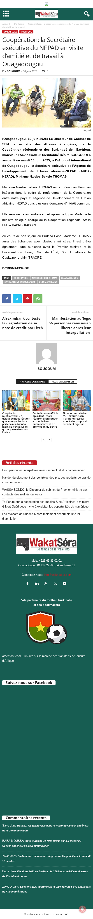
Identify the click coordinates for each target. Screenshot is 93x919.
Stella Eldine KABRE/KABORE (20, 282)
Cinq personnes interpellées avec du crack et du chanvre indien (43, 470)
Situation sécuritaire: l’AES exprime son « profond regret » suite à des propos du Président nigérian (75, 418)
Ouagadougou (69, 278)
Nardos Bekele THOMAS (44, 278)
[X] (17, 298)
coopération (21, 278)
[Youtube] (65, 584)
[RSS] (47, 584)
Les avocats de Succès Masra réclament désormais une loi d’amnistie (41, 516)
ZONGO (7, 886)
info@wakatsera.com (58, 574)
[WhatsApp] (37, 298)
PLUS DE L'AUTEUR (63, 381)
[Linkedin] (37, 584)
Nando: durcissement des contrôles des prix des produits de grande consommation (46, 480)
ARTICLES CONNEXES (32, 381)
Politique (19, 23)
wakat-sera (10, 31)
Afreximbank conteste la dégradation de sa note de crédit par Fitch (22, 323)
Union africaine (48, 282)
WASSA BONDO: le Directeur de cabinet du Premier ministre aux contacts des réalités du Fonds (45, 492)
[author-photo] (46, 353)
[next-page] (49, 439)
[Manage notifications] (82, 909)
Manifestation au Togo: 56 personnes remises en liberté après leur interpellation (70, 325)
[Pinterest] (27, 298)
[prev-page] (44, 439)
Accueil (6, 23)
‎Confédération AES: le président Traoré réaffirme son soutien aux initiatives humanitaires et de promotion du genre (45, 419)
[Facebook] (6, 298)
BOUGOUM (13, 71)
